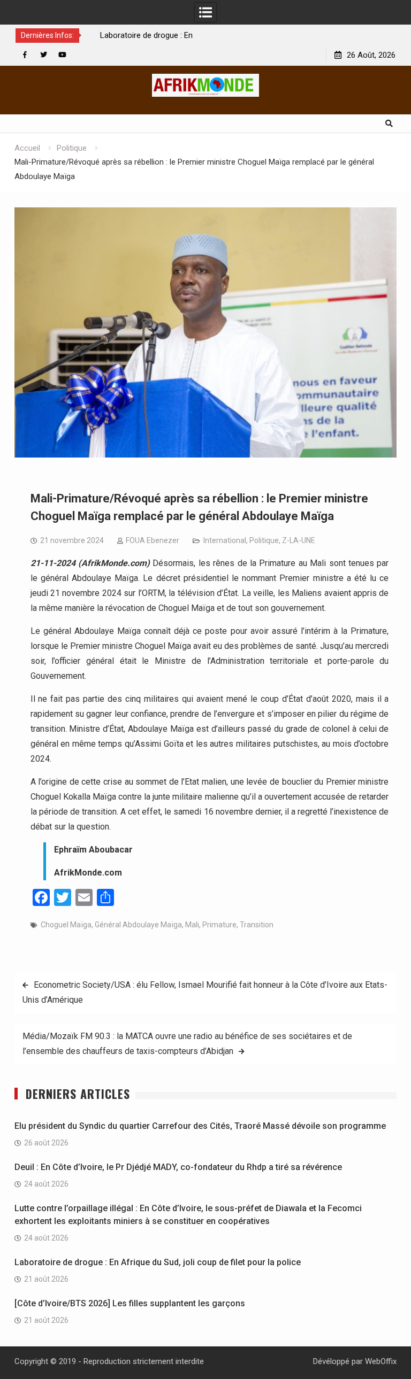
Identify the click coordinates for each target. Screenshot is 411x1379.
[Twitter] (43, 54)
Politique (264, 540)
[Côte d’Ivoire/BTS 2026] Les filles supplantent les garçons (129, 1303)
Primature (219, 924)
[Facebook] (25, 54)
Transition (256, 924)
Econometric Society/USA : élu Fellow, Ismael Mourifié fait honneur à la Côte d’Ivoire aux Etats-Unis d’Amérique (204, 992)
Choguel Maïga (66, 924)
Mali (192, 924)
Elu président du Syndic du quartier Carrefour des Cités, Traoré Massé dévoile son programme (200, 1126)
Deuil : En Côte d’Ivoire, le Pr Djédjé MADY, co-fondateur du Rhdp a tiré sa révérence (178, 1167)
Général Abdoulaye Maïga (138, 924)
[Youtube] (62, 54)
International (224, 540)
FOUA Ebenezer (152, 540)
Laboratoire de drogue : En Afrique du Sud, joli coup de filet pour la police (157, 1262)
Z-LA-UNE (298, 540)
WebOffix (381, 1361)
